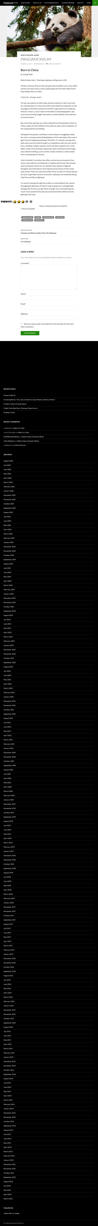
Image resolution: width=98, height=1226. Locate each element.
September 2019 (10, 817)
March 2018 (8, 894)
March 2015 (8, 1049)
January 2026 (9, 491)
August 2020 (8, 770)
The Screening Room (51, 3)
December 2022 (10, 650)
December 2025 (10, 495)
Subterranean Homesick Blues (33, 437)
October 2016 (9, 967)
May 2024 (7, 577)
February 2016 (9, 1001)
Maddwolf (8, 3)
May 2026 (7, 474)
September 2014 (10, 1074)
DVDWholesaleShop (11, 437)
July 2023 (7, 620)
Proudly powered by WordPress (14, 1223)
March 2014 (8, 1100)
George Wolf (27, 220)
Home (16, 3)
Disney (38, 217)
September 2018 (10, 868)
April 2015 (8, 1044)
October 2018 (9, 864)
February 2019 (9, 847)
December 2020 (10, 753)
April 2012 (8, 1194)
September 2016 (10, 971)
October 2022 (9, 658)
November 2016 (10, 963)
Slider (36, 55)
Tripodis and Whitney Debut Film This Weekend (38, 231)
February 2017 (9, 950)
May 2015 (7, 1040)
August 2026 (8, 461)
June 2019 (7, 830)
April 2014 (8, 1096)
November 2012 (10, 1169)
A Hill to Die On (20, 445)
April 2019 (8, 838)
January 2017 (9, 954)
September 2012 (10, 1177)
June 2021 (7, 727)
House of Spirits (9, 395)
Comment (25, 263)
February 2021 (9, 744)
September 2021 (10, 714)
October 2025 (9, 504)
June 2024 (7, 572)
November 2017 (10, 911)
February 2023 (9, 641)
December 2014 (10, 1061)
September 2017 (10, 920)
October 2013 (9, 1121)
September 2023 (10, 611)
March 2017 (8, 946)
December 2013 (10, 1113)
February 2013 (9, 1156)
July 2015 (7, 1031)
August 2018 (8, 873)
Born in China (27, 217)
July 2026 (7, 465)
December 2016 (10, 958)
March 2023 (8, 637)
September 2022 (10, 662)
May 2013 (7, 1143)
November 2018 (10, 860)
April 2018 (8, 890)
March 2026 (8, 482)
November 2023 (10, 602)
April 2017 (8, 941)
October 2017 (9, 916)
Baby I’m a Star (19, 428)
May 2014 (7, 1091)
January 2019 (9, 851)
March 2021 (8, 740)
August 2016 (8, 976)
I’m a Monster (26, 240)
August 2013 (8, 1130)
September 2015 (10, 1023)
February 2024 (9, 590)
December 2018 (10, 855)
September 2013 (10, 1126)
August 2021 (8, 718)
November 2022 (10, 654)
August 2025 (8, 512)
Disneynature (48, 217)
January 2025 (9, 542)
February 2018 (9, 898)
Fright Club (37, 3)
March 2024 (8, 585)
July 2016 (7, 980)
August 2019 (8, 821)
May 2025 (7, 525)
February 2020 (9, 795)
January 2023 (9, 645)
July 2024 (7, 568)
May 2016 (7, 988)
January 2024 (9, 594)
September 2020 (10, 765)
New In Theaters (27, 55)
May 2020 (7, 783)
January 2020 (9, 800)
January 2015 (9, 1057)
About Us (80, 3)
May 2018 (7, 885)
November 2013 (10, 1117)
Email (23, 304)
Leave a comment (54, 64)
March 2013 (8, 1151)
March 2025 (8, 534)
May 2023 (7, 628)
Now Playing (25, 3)
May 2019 (7, 834)
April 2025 (8, 529)
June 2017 (7, 933)
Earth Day (60, 217)
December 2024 (10, 547)
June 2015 (7, 1036)
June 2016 (7, 984)
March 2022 (8, 688)
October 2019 (9, 813)
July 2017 (7, 928)
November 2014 (10, 1066)
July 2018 (7, 877)
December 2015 (10, 1010)
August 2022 (8, 667)
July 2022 (7, 671)
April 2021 (8, 735)
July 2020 (7, 774)
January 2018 (9, 903)
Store (89, 3)
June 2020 (7, 778)
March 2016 (8, 997)
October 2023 (9, 607)
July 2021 (7, 722)
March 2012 (8, 1199)
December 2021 (10, 701)
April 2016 (8, 993)
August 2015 (8, 1027)
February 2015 (9, 1053)
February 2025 (9, 538)
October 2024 (9, 555)
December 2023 (10, 598)
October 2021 (9, 710)
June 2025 (7, 521)
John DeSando (9, 441)
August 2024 (8, 564)
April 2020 (8, 787)
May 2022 (7, 680)
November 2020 (10, 757)
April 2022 (8, 684)
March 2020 (8, 791)
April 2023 (8, 632)
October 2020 (9, 761)
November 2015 (10, 1014)
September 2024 (10, 559)
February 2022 (9, 692)
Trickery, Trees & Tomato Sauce (15, 404)
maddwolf (40, 64)
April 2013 (8, 1147)
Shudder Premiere (68, 3)
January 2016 (9, 1006)
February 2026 (9, 487)
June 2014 (7, 1087)
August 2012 (8, 1181)
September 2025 (10, 508)
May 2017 (7, 937)
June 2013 (7, 1139)
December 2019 (10, 804)
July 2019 (7, 825)
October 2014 (9, 1070)
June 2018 (7, 881)
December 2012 (10, 1164)
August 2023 (8, 615)
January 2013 (9, 1160)
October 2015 (9, 1018)
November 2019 (10, 808)
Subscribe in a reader (11, 1213)
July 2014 (7, 1083)
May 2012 (7, 1190)
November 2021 (10, 705)
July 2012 (7, 1186)
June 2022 (7, 675)
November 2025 (10, 499)
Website (24, 314)
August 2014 (8, 1079)
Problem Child (9, 412)
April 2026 (8, 478)
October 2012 (9, 1173)
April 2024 (8, 581)
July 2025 (7, 517)
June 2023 (7, 624)
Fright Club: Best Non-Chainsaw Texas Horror (21, 408)
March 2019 (8, 843)
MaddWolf (39, 220)
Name (24, 294)
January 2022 (9, 697)
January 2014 (9, 1109)
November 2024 (10, 551)
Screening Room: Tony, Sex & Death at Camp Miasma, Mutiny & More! (29, 400)
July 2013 (7, 1134)
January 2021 (9, 748)
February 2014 (9, 1104)
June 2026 (7, 469)
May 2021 (7, 731)
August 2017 (8, 924)
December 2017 (10, 907)
